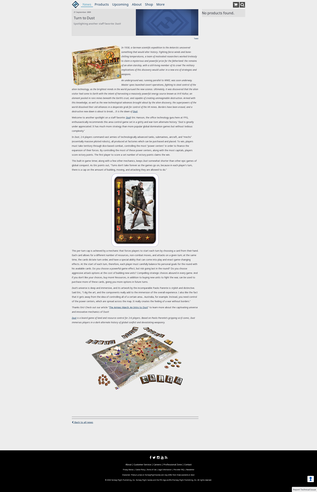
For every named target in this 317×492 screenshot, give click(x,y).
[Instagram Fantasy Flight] (159, 457)
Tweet (196, 38)
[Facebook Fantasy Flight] (151, 457)
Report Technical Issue (304, 489)
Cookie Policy (140, 469)
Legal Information (165, 469)
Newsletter (190, 469)
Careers (157, 464)
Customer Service (142, 464)
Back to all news (83, 422)
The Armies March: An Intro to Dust (128, 307)
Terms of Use (151, 469)
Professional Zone (172, 464)
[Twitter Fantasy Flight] (155, 457)
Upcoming (120, 4)
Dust (135, 111)
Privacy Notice (128, 469)
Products (102, 4)
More (160, 4)
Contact (188, 464)
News (87, 4)
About (137, 4)
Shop (149, 4)
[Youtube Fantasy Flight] (163, 457)
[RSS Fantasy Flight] (166, 457)
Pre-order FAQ (179, 469)
